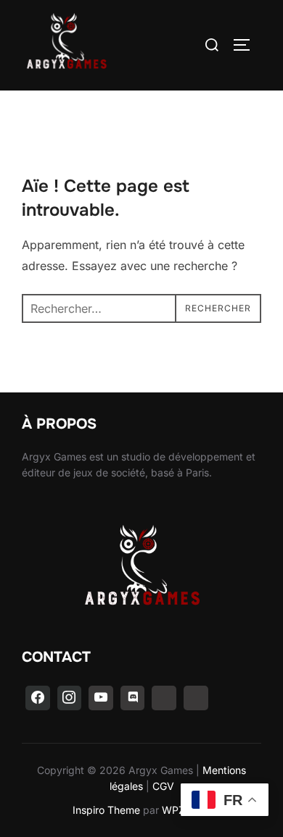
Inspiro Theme (106, 810)
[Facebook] (38, 698)
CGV (163, 786)
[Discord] (133, 698)
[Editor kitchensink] (164, 698)
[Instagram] (70, 698)
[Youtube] (101, 698)
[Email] (196, 698)
